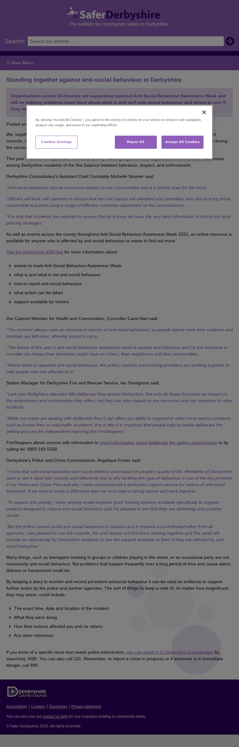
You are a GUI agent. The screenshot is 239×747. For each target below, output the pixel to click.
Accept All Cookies (182, 142)
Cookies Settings (56, 142)
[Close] (204, 112)
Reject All (135, 142)
